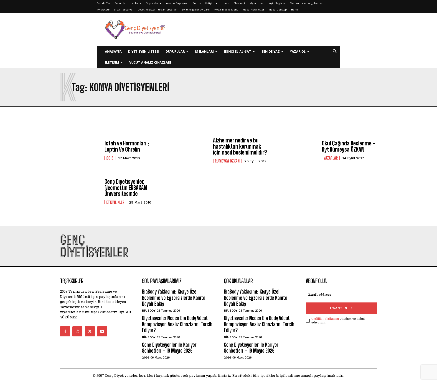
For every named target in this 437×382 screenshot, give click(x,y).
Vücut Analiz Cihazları (150, 62)
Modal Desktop (278, 9)
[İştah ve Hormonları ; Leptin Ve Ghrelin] (80, 150)
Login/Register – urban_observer (158, 9)
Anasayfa (113, 51)
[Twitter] (90, 331)
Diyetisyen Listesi (143, 51)
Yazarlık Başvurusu (177, 3)
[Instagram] (77, 331)
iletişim (112, 62)
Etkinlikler (115, 202)
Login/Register (276, 3)
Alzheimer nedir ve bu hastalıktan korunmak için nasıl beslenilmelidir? (240, 146)
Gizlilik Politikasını (325, 319)
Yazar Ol (298, 51)
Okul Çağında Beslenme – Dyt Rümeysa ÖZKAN (349, 146)
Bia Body (148, 310)
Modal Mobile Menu (226, 9)
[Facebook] (65, 331)
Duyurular (152, 3)
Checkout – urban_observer (307, 3)
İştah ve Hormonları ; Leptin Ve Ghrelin (126, 146)
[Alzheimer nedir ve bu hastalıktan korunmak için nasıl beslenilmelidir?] (188, 150)
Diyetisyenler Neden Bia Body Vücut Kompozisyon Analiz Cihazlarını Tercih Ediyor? (177, 324)
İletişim (209, 3)
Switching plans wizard (196, 9)
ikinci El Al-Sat (237, 51)
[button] (334, 52)
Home (225, 3)
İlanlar (134, 3)
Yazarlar (331, 158)
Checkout (239, 3)
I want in (338, 308)
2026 (145, 357)
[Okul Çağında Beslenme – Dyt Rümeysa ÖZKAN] (297, 150)
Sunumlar (121, 3)
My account (256, 3)
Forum (197, 3)
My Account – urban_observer (115, 9)
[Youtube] (102, 331)
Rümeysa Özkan (227, 161)
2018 (110, 158)
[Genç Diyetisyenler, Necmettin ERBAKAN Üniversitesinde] (80, 191)
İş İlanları (204, 51)
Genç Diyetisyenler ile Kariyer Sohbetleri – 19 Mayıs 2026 (169, 348)
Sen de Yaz (103, 3)
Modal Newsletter (253, 9)
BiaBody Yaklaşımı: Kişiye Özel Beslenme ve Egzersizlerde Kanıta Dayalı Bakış (173, 298)
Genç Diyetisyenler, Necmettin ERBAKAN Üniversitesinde (125, 187)
